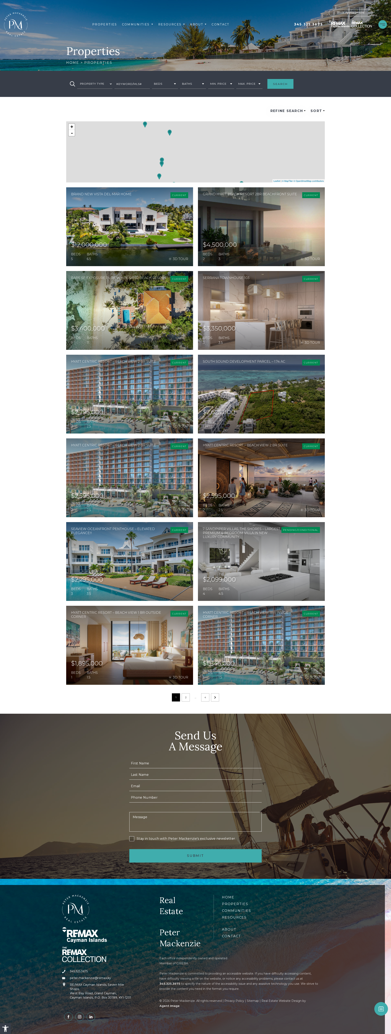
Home (228, 897)
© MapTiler (287, 180)
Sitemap (253, 1001)
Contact (220, 24)
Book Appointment (350, 12)
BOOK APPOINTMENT (381, 1009)
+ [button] (71, 126)
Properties (104, 24)
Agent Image (169, 1006)
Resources (169, 24)
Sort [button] (316, 111)
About (196, 24)
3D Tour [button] (180, 259)
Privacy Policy (234, 1001)
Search (280, 84)
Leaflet (276, 180)
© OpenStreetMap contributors (308, 180)
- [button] (71, 133)
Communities (136, 24)
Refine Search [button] (286, 111)
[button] (5, 1028)
